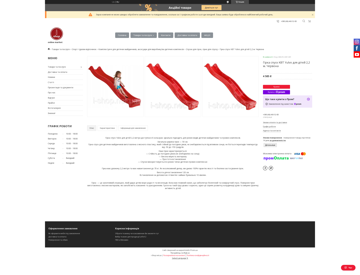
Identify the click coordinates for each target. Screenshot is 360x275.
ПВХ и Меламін (121, 240)
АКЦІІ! (207, 35)
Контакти (165, 35)
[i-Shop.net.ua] (56, 34)
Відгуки (51, 97)
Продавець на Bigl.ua (180, 253)
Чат (350, 268)
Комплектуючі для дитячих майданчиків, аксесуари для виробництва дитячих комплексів (141, 49)
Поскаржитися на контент (174, 255)
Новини (51, 77)
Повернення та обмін (58, 240)
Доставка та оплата (187, 35)
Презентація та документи (60, 87)
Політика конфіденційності (198, 255)
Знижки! (51, 113)
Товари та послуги (142, 35)
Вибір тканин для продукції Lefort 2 (130, 236)
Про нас (51, 92)
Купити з (271, 92)
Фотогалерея (54, 108)
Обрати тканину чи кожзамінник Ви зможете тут (137, 233)
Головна (122, 35)
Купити (276, 87)
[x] (271, 168)
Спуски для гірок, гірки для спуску (202, 49)
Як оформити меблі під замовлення (64, 233)
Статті (51, 82)
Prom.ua (194, 250)
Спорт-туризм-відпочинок (84, 49)
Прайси (51, 102)
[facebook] (265, 168)
